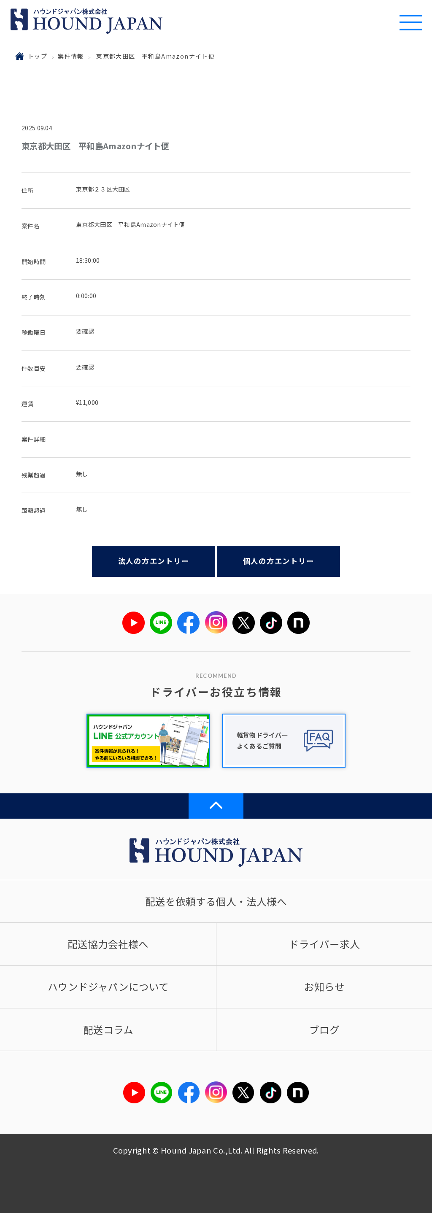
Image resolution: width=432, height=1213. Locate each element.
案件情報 (71, 56)
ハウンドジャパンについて (108, 986)
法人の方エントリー (153, 560)
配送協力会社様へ (108, 944)
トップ (37, 56)
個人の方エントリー (278, 560)
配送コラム (108, 1029)
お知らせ (324, 986)
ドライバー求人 (324, 944)
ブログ (324, 1029)
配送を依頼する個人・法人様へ (216, 901)
